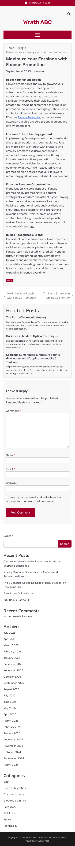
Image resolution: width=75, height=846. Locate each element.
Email (10, 469)
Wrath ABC (37, 22)
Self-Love (9, 813)
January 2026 (11, 658)
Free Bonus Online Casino (19, 593)
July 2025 (9, 695)
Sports (7, 819)
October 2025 (12, 676)
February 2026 (12, 651)
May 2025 (9, 708)
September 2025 (13, 683)
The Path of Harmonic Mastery (26, 317)
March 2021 (10, 764)
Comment (13, 411)
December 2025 (13, 664)
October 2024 (12, 752)
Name (11, 455)
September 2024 (13, 758)
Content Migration (14, 788)
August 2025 (11, 689)
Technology (10, 825)
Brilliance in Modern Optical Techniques (32, 336)
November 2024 (13, 746)
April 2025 (9, 714)
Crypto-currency (14, 794)
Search (8, 536)
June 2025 (9, 702)
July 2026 (9, 632)
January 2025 (11, 733)
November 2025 (13, 670)
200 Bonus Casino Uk (16, 600)
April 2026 (9, 639)
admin (40, 71)
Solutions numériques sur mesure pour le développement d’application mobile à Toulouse (33, 358)
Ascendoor (61, 837)
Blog (9, 280)
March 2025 (10, 720)
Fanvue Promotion (29, 117)
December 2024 (13, 739)
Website (11, 483)
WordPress (43, 840)
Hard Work (9, 807)
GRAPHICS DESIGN (14, 800)
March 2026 (10, 645)
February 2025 (12, 727)
